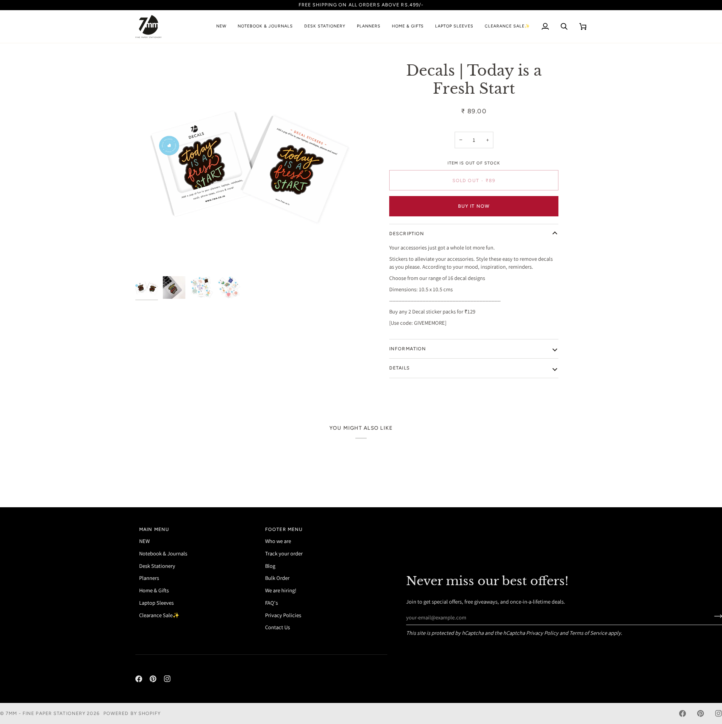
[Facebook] (138, 678)
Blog (270, 565)
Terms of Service (588, 632)
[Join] (716, 616)
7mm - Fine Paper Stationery (45, 713)
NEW (144, 541)
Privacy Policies (283, 615)
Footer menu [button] (284, 529)
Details (399, 368)
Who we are (278, 541)
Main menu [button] (154, 529)
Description (406, 233)
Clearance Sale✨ (159, 615)
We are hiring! (280, 590)
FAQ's (271, 602)
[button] (265, 26)
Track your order (284, 553)
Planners (149, 577)
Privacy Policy (542, 632)
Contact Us (277, 627)
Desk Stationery (157, 565)
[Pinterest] (153, 678)
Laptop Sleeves (156, 602)
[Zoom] (248, 159)
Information (407, 348)
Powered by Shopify (132, 713)
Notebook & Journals (163, 553)
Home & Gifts (154, 590)
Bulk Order (277, 577)
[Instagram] (167, 678)
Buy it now (474, 206)
